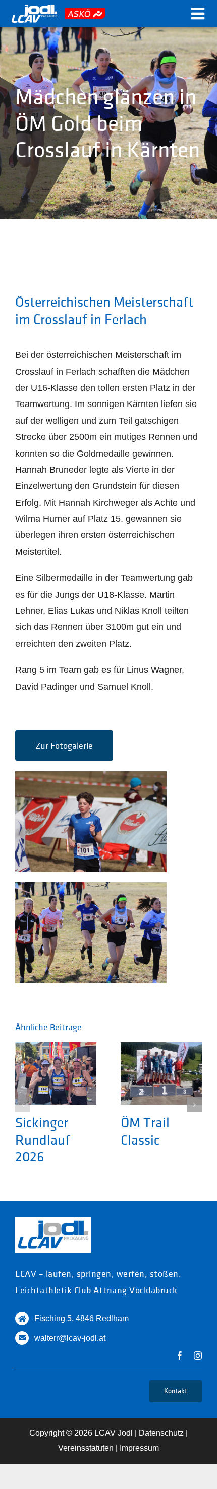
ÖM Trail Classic (145, 1131)
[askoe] (85, 13)
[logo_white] (34, 9)
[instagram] (198, 1355)
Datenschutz (161, 1433)
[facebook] (180, 1355)
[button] (22, 1104)
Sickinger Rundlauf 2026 (42, 1139)
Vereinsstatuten (86, 1447)
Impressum (139, 1447)
